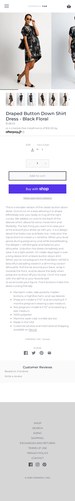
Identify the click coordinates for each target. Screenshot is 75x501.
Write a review (13, 376)
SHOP (37, 423)
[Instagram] (37, 464)
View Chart (43, 144)
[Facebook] (30, 464)
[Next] (69, 99)
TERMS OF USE (37, 448)
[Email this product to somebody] (49, 353)
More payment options (37, 197)
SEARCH (37, 428)
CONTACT (38, 458)
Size (37, 145)
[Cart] (69, 6)
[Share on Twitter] (34, 353)
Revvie (33, 329)
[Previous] (5, 99)
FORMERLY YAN (33, 339)
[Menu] (7, 6)
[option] (10, 99)
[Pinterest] (44, 464)
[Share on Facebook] (26, 353)
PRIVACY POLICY (37, 453)
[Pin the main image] (41, 353)
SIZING (37, 433)
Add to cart (37, 175)
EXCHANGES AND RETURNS (37, 443)
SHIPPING (37, 438)
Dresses (46, 339)
